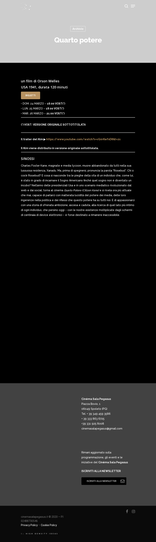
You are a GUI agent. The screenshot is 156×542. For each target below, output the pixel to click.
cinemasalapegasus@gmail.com (101, 428)
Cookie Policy (49, 525)
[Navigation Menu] (133, 6)
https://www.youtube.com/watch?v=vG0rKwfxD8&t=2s (83, 139)
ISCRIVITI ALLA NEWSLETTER (101, 471)
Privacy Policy (29, 525)
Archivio (77, 28)
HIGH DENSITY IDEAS (42, 534)
